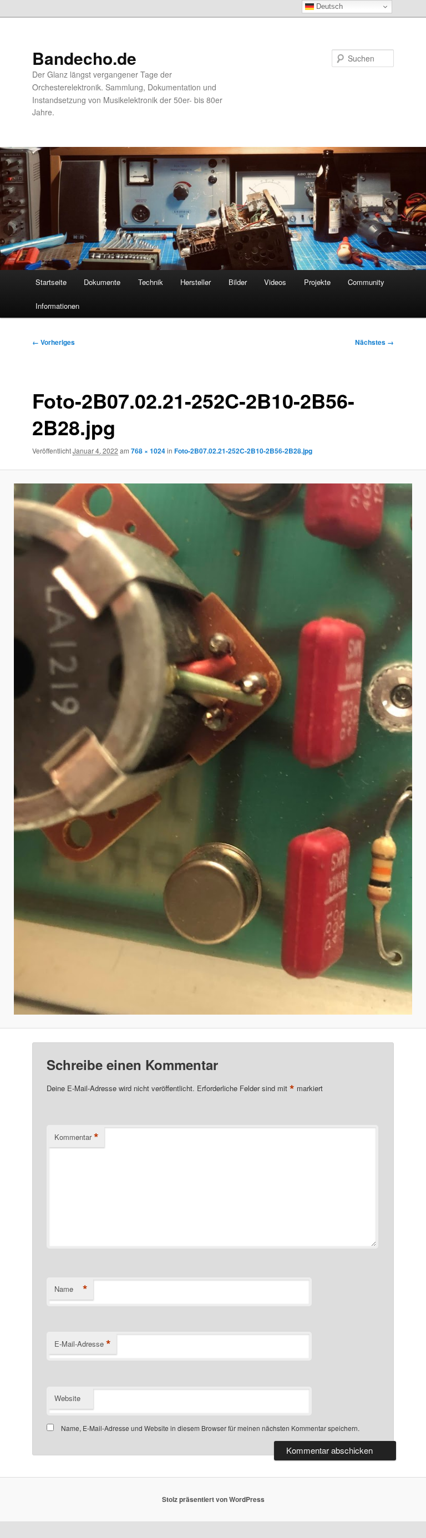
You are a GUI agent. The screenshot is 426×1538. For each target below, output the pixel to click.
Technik (150, 282)
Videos (275, 282)
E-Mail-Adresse (82, 1344)
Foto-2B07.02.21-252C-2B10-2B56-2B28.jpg (243, 451)
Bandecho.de (84, 58)
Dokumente (102, 282)
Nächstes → (374, 342)
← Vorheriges (53, 342)
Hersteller (195, 282)
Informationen (57, 306)
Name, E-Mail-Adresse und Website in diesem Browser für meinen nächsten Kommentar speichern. (210, 1428)
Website (67, 1398)
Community (366, 282)
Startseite (51, 282)
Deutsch (328, 6)
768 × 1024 (148, 451)
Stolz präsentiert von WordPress (213, 1499)
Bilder (238, 282)
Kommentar (76, 1137)
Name (71, 1289)
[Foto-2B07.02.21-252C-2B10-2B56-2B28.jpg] (213, 749)
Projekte (317, 282)
